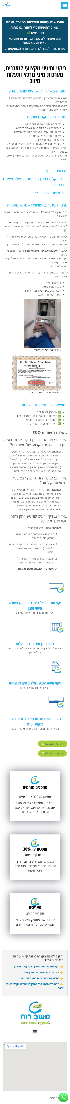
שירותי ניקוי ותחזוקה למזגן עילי (42, 972)
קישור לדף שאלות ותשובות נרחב (36, 568)
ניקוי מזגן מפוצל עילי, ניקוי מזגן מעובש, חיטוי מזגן (35, 605)
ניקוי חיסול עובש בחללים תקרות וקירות (35, 683)
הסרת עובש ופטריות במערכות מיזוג (40, 978)
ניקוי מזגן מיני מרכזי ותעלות (35, 643)
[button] (64, 5)
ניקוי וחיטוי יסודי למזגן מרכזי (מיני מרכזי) (37, 966)
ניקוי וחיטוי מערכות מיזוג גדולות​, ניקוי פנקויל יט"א (35, 721)
